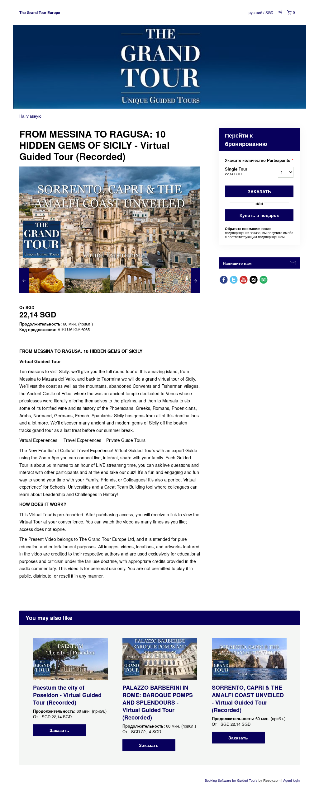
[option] (41, 280)
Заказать (259, 191)
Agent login (291, 780)
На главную (30, 116)
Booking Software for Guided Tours (232, 780)
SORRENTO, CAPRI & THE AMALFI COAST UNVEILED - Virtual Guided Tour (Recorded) (248, 698)
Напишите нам (237, 263)
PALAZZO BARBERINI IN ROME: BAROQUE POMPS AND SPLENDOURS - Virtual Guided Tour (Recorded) (157, 702)
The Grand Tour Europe (39, 12)
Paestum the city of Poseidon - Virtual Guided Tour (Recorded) (67, 694)
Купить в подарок (259, 215)
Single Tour (236, 171)
